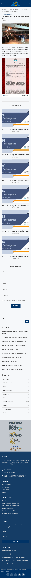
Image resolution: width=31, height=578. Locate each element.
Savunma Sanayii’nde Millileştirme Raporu (13, 557)
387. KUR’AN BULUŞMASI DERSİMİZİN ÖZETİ (15, 256)
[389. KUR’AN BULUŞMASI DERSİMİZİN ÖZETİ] (15, 194)
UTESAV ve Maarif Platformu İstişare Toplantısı (14, 337)
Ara (3, 318)
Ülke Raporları (16, 413)
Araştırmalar (16, 379)
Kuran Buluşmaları (14, 9)
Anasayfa (4, 9)
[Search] (29, 3)
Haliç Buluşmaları (16, 390)
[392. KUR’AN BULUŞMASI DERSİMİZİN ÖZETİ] (15, 118)
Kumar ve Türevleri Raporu (9, 564)
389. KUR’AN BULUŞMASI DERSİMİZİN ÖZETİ (15, 206)
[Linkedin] (19, 575)
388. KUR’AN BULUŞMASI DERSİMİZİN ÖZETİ (15, 231)
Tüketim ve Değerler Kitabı (9, 550)
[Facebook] (8, 575)
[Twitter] (12, 575)
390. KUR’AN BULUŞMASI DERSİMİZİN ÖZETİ (15, 180)
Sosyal (16, 405)
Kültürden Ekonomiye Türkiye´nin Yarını (12, 365)
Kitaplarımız (16, 394)
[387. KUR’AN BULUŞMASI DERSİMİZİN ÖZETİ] (15, 245)
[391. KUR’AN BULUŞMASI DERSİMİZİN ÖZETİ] (15, 143)
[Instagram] (15, 575)
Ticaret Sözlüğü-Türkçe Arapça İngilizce (12, 369)
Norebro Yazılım (5, 571)
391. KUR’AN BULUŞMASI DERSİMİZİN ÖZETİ (15, 155)
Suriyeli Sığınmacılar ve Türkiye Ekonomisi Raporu (15, 560)
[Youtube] (23, 575)
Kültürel (16, 398)
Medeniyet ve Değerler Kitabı (9, 361)
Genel (16, 387)
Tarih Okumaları (16, 409)
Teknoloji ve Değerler (7, 554)
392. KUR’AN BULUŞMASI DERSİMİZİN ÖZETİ (15, 129)
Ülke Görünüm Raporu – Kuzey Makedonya (13, 345)
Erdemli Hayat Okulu (16, 383)
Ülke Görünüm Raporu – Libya (10, 349)
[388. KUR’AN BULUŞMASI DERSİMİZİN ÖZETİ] (15, 219)
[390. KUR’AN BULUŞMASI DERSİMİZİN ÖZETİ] (15, 168)
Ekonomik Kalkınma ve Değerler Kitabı (12, 357)
